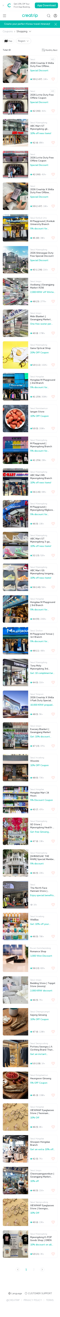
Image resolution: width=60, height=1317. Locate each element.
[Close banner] (3, 5)
